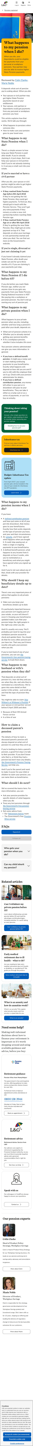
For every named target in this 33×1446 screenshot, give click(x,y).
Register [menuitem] (23, 5)
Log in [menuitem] (17, 5)
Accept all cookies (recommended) (17, 1434)
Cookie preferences (17, 1443)
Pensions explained (11, 10)
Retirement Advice (16, 813)
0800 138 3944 (13, 1099)
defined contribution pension (17, 518)
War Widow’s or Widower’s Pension (14, 701)
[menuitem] (17, 3)
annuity (9, 537)
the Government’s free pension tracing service (15, 657)
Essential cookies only (17, 1439)
